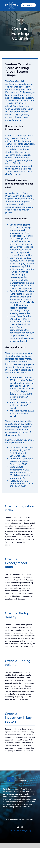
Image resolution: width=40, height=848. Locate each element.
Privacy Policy (25, 831)
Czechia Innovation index (19, 508)
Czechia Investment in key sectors (18, 717)
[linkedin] (22, 827)
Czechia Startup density (17, 615)
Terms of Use (14, 831)
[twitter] (18, 827)
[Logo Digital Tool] (11, 2)
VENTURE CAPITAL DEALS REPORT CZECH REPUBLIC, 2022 (21, 483)
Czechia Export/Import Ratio (16, 563)
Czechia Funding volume (17, 663)
